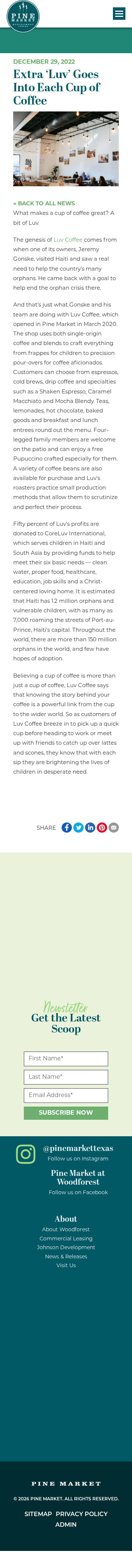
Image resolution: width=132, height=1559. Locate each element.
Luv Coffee (68, 240)
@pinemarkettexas (78, 1148)
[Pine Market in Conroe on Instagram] (26, 1163)
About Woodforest (66, 1230)
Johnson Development (66, 1248)
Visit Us (66, 1266)
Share (46, 828)
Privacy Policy (82, 1515)
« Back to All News (44, 204)
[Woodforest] (66, 1382)
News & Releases (66, 1257)
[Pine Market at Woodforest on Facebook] (26, 1188)
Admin (66, 1525)
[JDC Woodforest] (66, 1433)
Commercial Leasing (66, 1239)
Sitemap (38, 1515)
